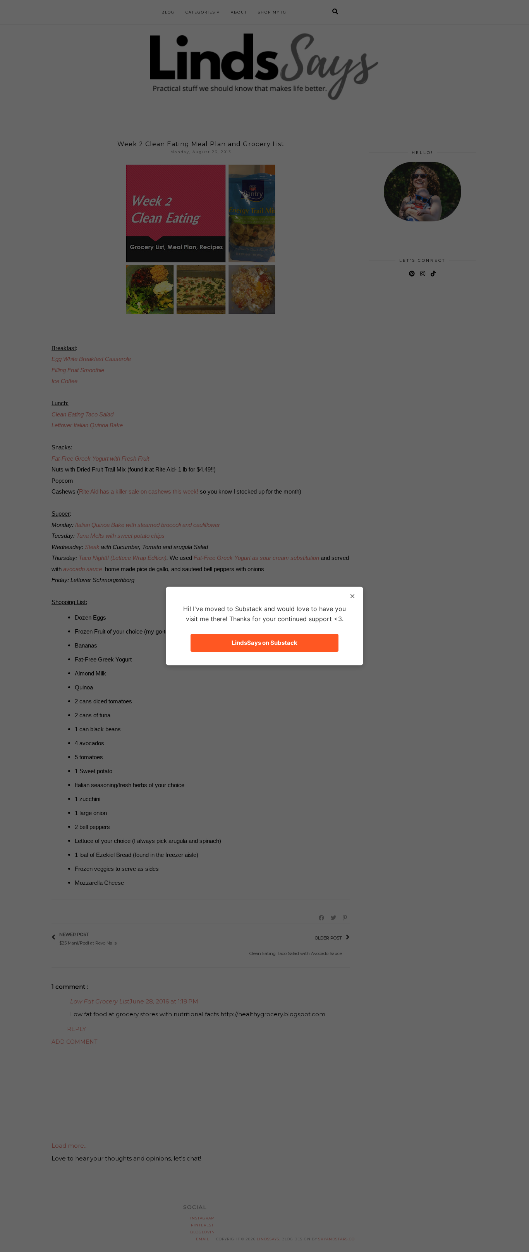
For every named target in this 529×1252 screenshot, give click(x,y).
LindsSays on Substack (264, 642)
